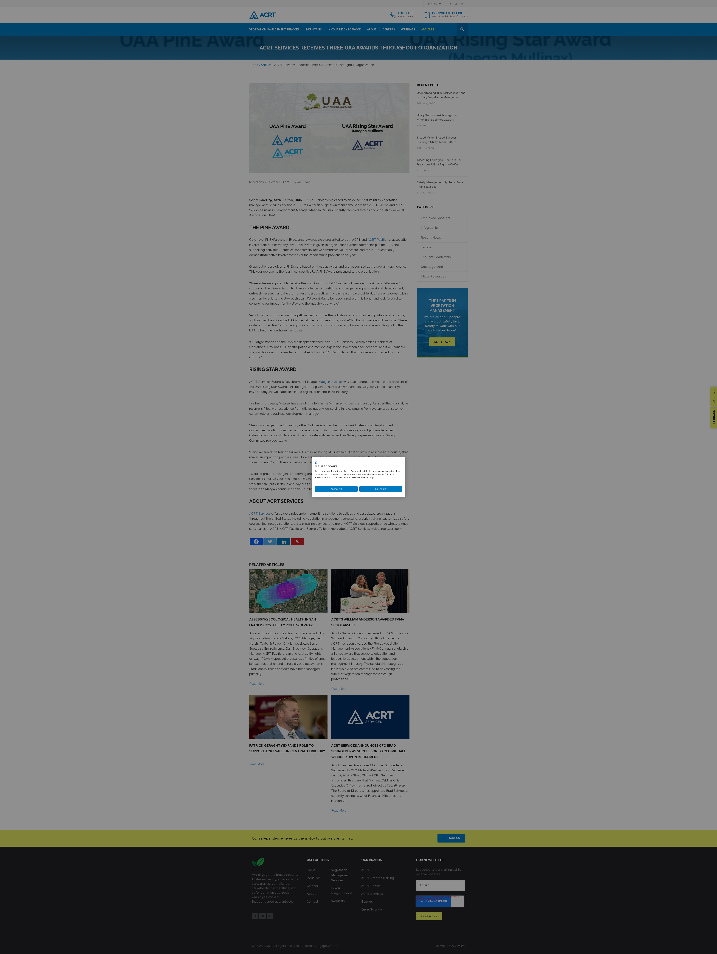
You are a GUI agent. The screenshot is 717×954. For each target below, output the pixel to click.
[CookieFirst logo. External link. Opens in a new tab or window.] (316, 462)
